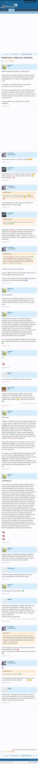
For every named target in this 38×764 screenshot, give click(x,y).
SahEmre (10, 65)
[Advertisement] (19, 33)
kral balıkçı (10, 153)
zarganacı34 (10, 387)
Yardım (35, 759)
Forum (11, 10)
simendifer (10, 167)
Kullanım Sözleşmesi (33, 762)
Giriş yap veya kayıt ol (30, 1)
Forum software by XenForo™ (7, 762)
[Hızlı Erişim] (36, 54)
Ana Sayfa (4, 10)
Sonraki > (12, 61)
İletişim (31, 759)
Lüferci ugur (10, 568)
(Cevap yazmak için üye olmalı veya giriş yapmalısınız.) (24, 749)
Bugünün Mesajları (6, 12)
